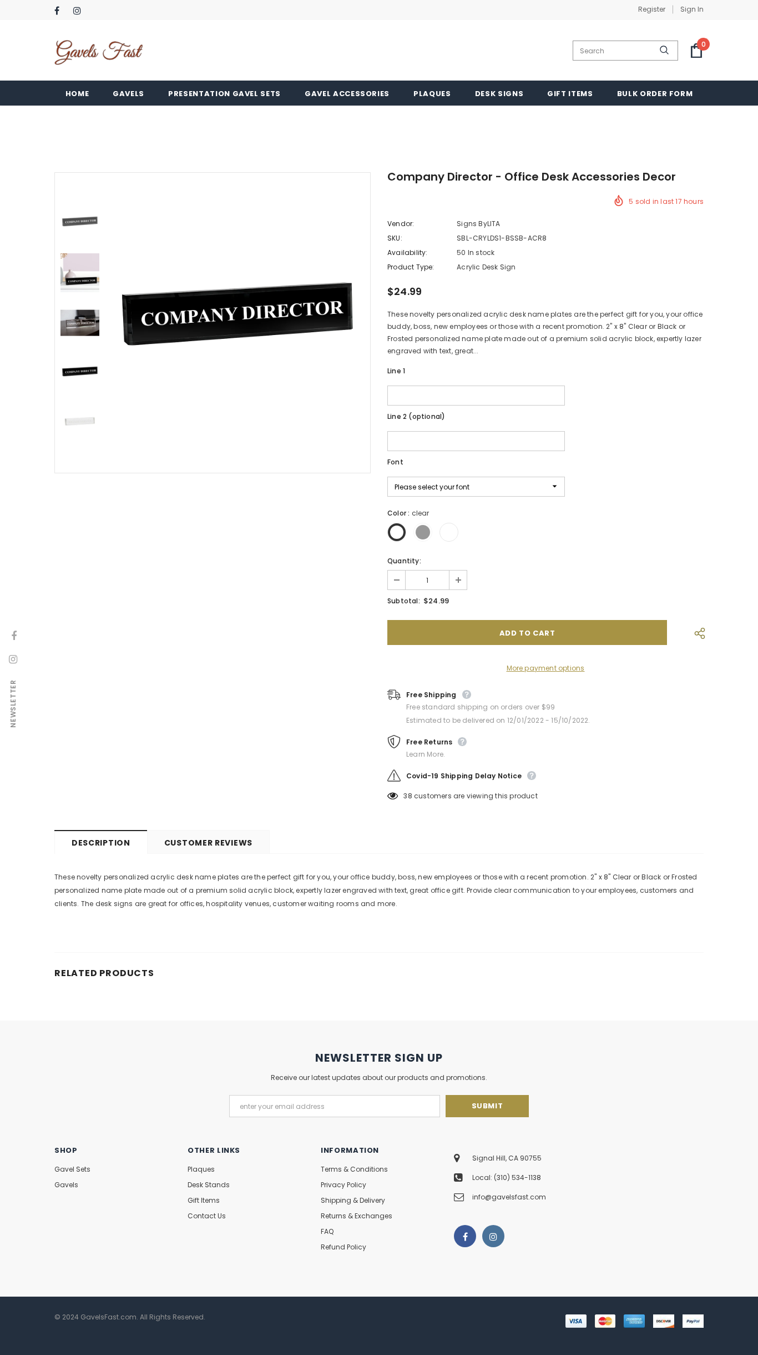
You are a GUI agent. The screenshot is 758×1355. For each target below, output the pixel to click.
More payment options (546, 668)
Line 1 (396, 371)
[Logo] (98, 51)
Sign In (692, 9)
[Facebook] (61, 11)
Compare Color (329, 435)
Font (395, 462)
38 (407, 796)
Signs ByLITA (478, 223)
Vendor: (400, 223)
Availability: (407, 252)
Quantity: (404, 561)
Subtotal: (403, 601)
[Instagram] (80, 11)
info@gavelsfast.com (509, 1197)
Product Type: (410, 267)
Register (651, 9)
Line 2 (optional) (416, 416)
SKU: (394, 238)
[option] (237, 323)
